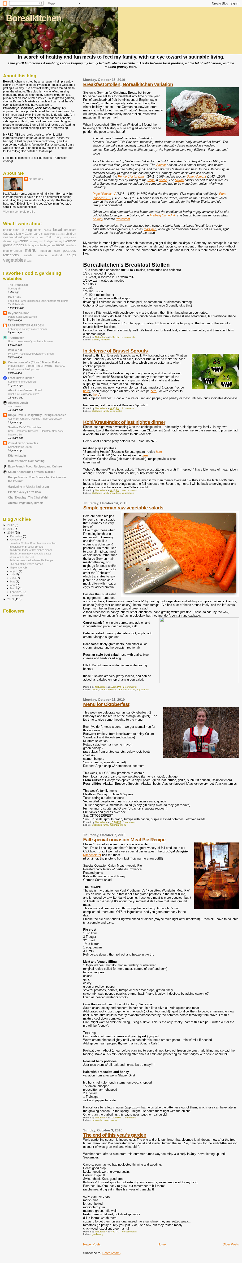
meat (106, 1120)
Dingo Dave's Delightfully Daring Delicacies (37, 414)
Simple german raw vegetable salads (123, 507)
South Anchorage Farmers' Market (31, 471)
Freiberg (155, 215)
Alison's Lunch (18, 402)
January (15, 595)
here (86, 391)
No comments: (130, 490)
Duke (190, 176)
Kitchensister (92, 855)
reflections (11, 255)
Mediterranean (12, 250)
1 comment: (128, 408)
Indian (40, 245)
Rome (163, 180)
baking (95, 339)
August (14, 571)
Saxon (179, 180)
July (13, 574)
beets (95, 689)
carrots (103, 689)
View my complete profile (19, 211)
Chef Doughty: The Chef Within (28, 497)
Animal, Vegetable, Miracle (25, 502)
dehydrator (70, 237)
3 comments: (129, 337)
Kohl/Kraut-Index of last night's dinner (124, 422)
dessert (8, 241)
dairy (58, 237)
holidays (105, 339)
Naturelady (36, 179)
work (29, 261)
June (13, 578)
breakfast (70, 230)
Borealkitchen (33, 18)
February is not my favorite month (27, 329)
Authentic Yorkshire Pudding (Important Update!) (35, 418)
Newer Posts (92, 1244)
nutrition (45, 250)
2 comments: (130, 687)
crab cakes (14, 406)
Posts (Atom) (111, 1253)
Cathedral (168, 215)
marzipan (150, 229)
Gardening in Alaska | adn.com (28, 486)
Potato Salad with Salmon (22, 316)
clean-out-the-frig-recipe (18, 237)
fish (41, 241)
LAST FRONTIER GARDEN (26, 325)
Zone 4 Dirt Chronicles (23, 443)
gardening (97, 1234)
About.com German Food (25, 390)
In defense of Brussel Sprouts (115, 350)
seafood (57, 255)
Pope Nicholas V (104, 194)
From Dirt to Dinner (21, 378)
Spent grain (14, 288)
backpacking (11, 230)
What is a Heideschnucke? (23, 394)
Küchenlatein (17, 455)
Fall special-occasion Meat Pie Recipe (124, 839)
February (16, 591)
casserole (97, 1120)
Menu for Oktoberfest (106, 704)
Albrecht (200, 176)
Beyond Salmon (18, 313)
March (14, 588)
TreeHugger (16, 337)
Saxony (98, 219)
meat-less (115, 493)
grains (8, 245)
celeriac (112, 689)
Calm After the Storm (20, 446)
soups (71, 255)
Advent (161, 165)
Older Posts (231, 1244)
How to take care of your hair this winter (31, 341)
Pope (151, 180)
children (71, 233)
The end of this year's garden (114, 1135)
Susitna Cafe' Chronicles (24, 427)
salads (131, 689)
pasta (57, 250)
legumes (49, 245)
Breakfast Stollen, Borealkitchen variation (128, 84)
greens (18, 245)
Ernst (142, 176)
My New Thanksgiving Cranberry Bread (31, 353)
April (13, 585)
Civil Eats (14, 297)
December (16, 536)
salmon (42, 255)
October (15, 539)
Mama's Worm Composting (26, 460)
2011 (11, 528)
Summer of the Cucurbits (22, 381)
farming (34, 241)
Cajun (29, 233)
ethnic (24, 241)
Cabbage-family (100, 411)
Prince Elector (127, 176)
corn (40, 237)
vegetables (116, 411)
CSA (49, 237)
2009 (11, 599)
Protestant (123, 219)
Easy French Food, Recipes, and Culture (35, 466)
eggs (16, 241)
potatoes (69, 250)
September (16, 567)
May (13, 581)
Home (162, 1244)
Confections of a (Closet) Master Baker (34, 362)
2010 (11, 532)
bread (57, 230)
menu (123, 825)
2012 (11, 524)
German (122, 689)
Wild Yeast (15, 350)
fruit (46, 241)
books (47, 230)
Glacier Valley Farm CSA (24, 492)
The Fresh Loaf (18, 284)
